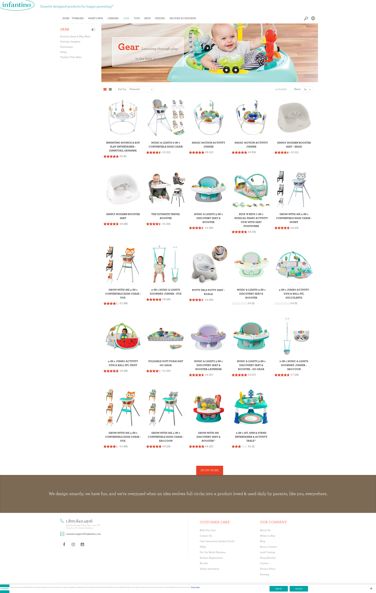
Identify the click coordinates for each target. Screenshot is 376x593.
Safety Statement (209, 569)
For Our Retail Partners (212, 552)
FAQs (203, 547)
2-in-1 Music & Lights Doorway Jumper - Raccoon (294, 365)
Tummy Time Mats (71, 57)
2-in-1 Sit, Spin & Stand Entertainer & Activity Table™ (251, 437)
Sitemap (264, 574)
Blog (262, 541)
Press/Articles (268, 558)
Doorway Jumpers (70, 41)
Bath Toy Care (208, 530)
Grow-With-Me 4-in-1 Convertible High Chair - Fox (123, 294)
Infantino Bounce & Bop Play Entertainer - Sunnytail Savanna (123, 146)
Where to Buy (267, 536)
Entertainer (66, 47)
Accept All (298, 588)
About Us (265, 530)
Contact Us (206, 536)
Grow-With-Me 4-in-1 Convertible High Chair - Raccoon (166, 437)
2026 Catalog (267, 552)
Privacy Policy (268, 569)
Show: (297, 89)
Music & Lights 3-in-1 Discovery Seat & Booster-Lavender (208, 365)
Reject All (279, 588)
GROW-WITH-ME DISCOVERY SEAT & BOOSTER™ (208, 437)
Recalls (204, 563)
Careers (264, 563)
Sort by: (122, 89)
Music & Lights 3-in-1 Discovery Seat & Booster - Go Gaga (251, 365)
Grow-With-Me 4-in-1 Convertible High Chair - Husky (294, 218)
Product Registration (211, 558)
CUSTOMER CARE (215, 522)
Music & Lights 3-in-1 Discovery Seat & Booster (208, 218)
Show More (209, 470)
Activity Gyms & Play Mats (75, 36)
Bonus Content (268, 547)
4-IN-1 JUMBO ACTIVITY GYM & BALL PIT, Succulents (294, 294)
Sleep (63, 52)
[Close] (371, 588)
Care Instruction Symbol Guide (217, 541)
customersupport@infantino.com (83, 533)
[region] (188, 588)
